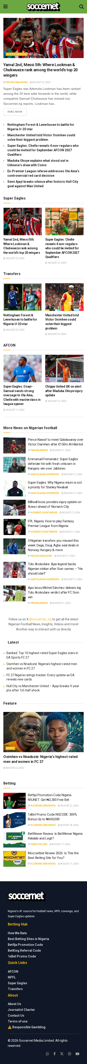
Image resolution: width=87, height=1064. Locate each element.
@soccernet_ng (40, 619)
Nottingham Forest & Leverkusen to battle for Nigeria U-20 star (20, 319)
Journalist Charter (21, 1010)
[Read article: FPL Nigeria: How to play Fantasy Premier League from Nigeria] (14, 527)
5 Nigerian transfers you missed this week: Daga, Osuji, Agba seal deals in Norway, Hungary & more (53, 545)
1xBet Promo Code (22, 956)
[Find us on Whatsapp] (47, 1053)
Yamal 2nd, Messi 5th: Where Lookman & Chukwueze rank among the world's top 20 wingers (40, 70)
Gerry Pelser (39, 844)
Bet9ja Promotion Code (25, 944)
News (10, 748)
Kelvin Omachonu (17, 82)
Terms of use (17, 1021)
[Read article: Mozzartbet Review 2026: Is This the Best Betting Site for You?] (14, 859)
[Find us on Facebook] (55, 1053)
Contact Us (16, 1015)
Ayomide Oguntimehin (44, 512)
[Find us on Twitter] (62, 1053)
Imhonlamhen (39, 450)
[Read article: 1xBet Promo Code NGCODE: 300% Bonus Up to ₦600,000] (14, 820)
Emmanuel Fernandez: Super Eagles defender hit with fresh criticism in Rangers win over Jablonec (53, 463)
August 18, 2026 (69, 825)
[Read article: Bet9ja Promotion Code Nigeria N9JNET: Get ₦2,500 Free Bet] (14, 801)
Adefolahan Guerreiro (45, 474)
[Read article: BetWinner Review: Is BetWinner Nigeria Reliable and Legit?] (14, 839)
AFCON (13, 971)
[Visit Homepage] (43, 6)
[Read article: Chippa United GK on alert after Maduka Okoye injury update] (64, 368)
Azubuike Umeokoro (43, 805)
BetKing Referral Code (24, 950)
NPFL (12, 977)
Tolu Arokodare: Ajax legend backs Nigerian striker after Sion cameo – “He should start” (55, 568)
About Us (14, 1004)
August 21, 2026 (61, 450)
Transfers (15, 989)
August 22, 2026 (14, 768)
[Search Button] (81, 6)
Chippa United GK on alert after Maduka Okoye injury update (64, 391)
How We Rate (17, 933)
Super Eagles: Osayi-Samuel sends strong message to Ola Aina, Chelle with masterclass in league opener (22, 395)
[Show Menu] (5, 6)
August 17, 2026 (61, 844)
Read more (17, 111)
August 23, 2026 (41, 82)
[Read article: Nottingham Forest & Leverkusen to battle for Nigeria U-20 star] (22, 297)
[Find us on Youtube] (77, 1053)
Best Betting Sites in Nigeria (28, 939)
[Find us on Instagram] (69, 1053)
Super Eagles (16, 54)
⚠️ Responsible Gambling (27, 1027)
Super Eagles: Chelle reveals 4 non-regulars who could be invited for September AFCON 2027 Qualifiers (43, 150)
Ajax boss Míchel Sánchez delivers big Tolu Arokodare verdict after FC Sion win (54, 592)
